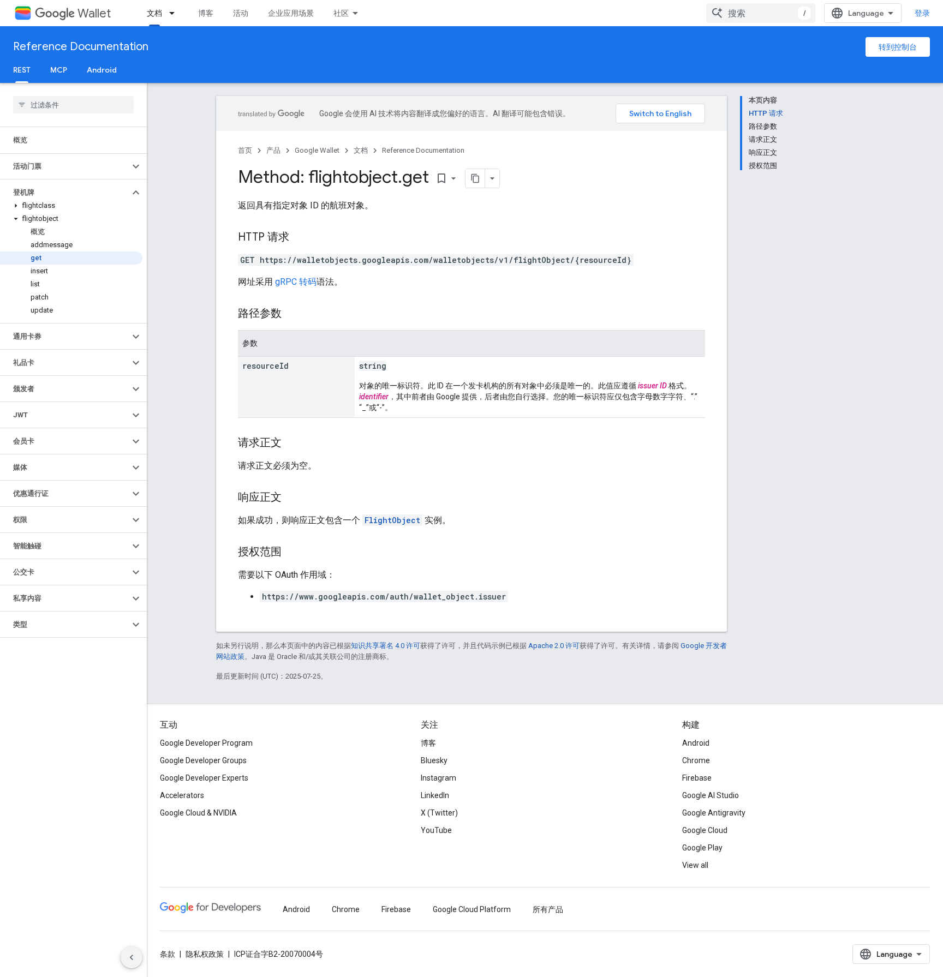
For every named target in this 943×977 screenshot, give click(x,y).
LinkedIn (435, 795)
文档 (154, 13)
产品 (273, 150)
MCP (58, 70)
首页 (245, 150)
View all (695, 865)
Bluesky (434, 760)
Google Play (702, 847)
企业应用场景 (291, 13)
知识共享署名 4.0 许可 (385, 646)
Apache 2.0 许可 (554, 646)
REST (22, 70)
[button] (64, 166)
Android (102, 70)
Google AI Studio (710, 795)
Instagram (438, 778)
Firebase (697, 778)
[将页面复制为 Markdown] (475, 178)
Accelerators (182, 795)
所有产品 (548, 909)
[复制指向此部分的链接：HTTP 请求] (300, 237)
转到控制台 (898, 47)
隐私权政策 (205, 954)
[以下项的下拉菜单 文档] (175, 13)
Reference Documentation (80, 46)
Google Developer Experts (204, 778)
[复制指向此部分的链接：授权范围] (292, 552)
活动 (240, 13)
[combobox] (760, 13)
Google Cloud (704, 830)
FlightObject (392, 520)
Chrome (696, 760)
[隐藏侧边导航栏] (131, 957)
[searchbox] (73, 104)
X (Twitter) (439, 812)
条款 (167, 954)
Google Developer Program (206, 743)
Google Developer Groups (203, 760)
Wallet (94, 13)
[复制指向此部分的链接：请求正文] (292, 443)
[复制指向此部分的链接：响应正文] (292, 498)
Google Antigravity (713, 812)
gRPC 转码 (296, 282)
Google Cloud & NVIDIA (198, 812)
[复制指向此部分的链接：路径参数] (292, 314)
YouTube (436, 830)
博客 (205, 13)
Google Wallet (317, 150)
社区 (341, 13)
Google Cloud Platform (472, 909)
